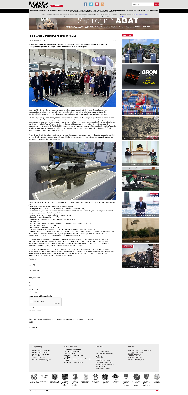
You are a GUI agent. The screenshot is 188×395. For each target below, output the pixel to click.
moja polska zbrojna (57, 5)
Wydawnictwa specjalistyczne (74, 355)
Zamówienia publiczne (104, 362)
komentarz (33, 307)
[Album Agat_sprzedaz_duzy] (94, 22)
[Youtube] (97, 4)
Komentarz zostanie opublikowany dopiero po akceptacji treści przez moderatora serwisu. (61, 319)
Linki (97, 355)
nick (31, 282)
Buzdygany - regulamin (104, 353)
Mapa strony (100, 366)
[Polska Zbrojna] (55, 8)
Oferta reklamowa (102, 351)
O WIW (98, 359)
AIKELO (157, 390)
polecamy (128, 35)
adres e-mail (34, 289)
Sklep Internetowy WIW (72, 349)
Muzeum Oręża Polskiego (40, 352)
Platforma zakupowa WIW (105, 364)
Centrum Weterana (38, 358)
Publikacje (67, 357)
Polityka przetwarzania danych (140, 14)
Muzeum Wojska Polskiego (41, 350)
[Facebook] (85, 4)
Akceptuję (121, 16)
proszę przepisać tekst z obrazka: (41, 296)
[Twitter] (91, 4)
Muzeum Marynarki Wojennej (41, 360)
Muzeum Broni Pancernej (40, 354)
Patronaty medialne (103, 361)
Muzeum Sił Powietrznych (40, 356)
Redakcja (99, 357)
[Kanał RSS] (102, 4)
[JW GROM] (141, 76)
